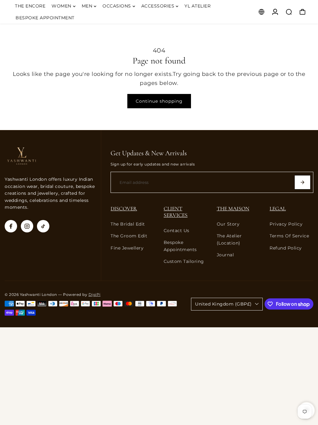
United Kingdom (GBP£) (223, 304)
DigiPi (95, 294)
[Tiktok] (43, 226)
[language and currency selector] (261, 12)
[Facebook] (11, 226)
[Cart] (302, 12)
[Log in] (275, 12)
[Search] (289, 12)
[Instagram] (27, 226)
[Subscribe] (302, 182)
